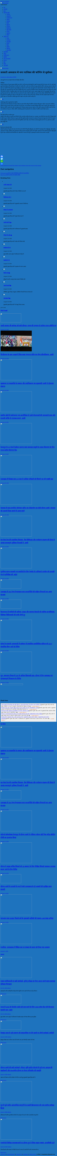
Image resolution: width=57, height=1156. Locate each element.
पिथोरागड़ (9, 28)
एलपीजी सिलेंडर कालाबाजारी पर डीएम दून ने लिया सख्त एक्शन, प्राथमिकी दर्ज (27, 1143)
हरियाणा (8, 48)
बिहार (8, 45)
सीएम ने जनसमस (8, 210)
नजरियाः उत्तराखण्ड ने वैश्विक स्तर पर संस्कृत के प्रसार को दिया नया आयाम (25, 947)
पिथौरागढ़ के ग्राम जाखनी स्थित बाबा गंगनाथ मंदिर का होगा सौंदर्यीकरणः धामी (27, 354)
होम (4, 8)
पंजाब (8, 38)
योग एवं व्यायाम (7, 59)
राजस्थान (8, 40)
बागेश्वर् (8, 31)
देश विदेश (6, 52)
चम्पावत (8, 21)
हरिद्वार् (8, 35)
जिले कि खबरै (6, 13)
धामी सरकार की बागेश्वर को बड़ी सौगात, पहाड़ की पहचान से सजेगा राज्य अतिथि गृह (28, 325)
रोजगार (5, 60)
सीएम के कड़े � (8, 235)
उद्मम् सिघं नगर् (9, 18)
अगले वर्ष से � (7, 223)
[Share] (28, 163)
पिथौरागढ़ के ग (7, 197)
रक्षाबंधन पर (7, 260)
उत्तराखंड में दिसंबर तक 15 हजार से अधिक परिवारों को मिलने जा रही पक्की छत (27, 479)
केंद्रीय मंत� (7, 273)
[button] (4, 5)
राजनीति (5, 9)
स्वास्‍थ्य (14, 77)
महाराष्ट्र (8, 47)
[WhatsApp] (28, 161)
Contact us (19, 1154)
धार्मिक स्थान (6, 55)
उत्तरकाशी (9, 16)
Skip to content (5, 1)
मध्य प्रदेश (9, 50)
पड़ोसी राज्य (6, 36)
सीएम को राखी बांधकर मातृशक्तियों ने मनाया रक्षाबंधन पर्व (15, 711)
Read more (3, 994)
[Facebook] (28, 156)
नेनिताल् (8, 26)
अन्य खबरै (6, 65)
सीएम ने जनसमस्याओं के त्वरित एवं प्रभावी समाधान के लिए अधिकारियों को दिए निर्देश (21, 714)
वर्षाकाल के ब (7, 248)
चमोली (8, 19)
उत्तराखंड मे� (7, 298)
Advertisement (11, 1154)
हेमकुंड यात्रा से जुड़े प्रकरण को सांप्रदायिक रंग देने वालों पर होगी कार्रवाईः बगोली (27, 1033)
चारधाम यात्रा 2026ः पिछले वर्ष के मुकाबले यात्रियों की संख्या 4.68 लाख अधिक (27, 918)
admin (11, 77)
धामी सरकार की (8, 185)
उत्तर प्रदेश (9, 42)
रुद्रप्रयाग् (8, 33)
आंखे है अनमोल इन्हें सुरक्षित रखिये (10, 175)
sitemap (25, 1154)
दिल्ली (8, 43)
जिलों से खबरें (4, 311)
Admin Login (32, 1154)
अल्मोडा (8, 14)
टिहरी (8, 23)
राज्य (4, 11)
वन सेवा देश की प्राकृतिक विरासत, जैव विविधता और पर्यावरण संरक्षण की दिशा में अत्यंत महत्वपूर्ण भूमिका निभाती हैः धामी (28, 542)
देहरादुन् (8, 25)
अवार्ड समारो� (7, 286)
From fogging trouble (6, 165)
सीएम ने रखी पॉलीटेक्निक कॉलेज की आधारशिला (15, 173)
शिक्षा (5, 64)
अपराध (2, 955)
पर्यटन (5, 54)
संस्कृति (5, 57)
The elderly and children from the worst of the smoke (26, 165)
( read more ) (36, 706)
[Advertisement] (28, 145)
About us (3, 1154)
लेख (4, 62)
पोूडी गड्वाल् (9, 30)
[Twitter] (28, 159)
